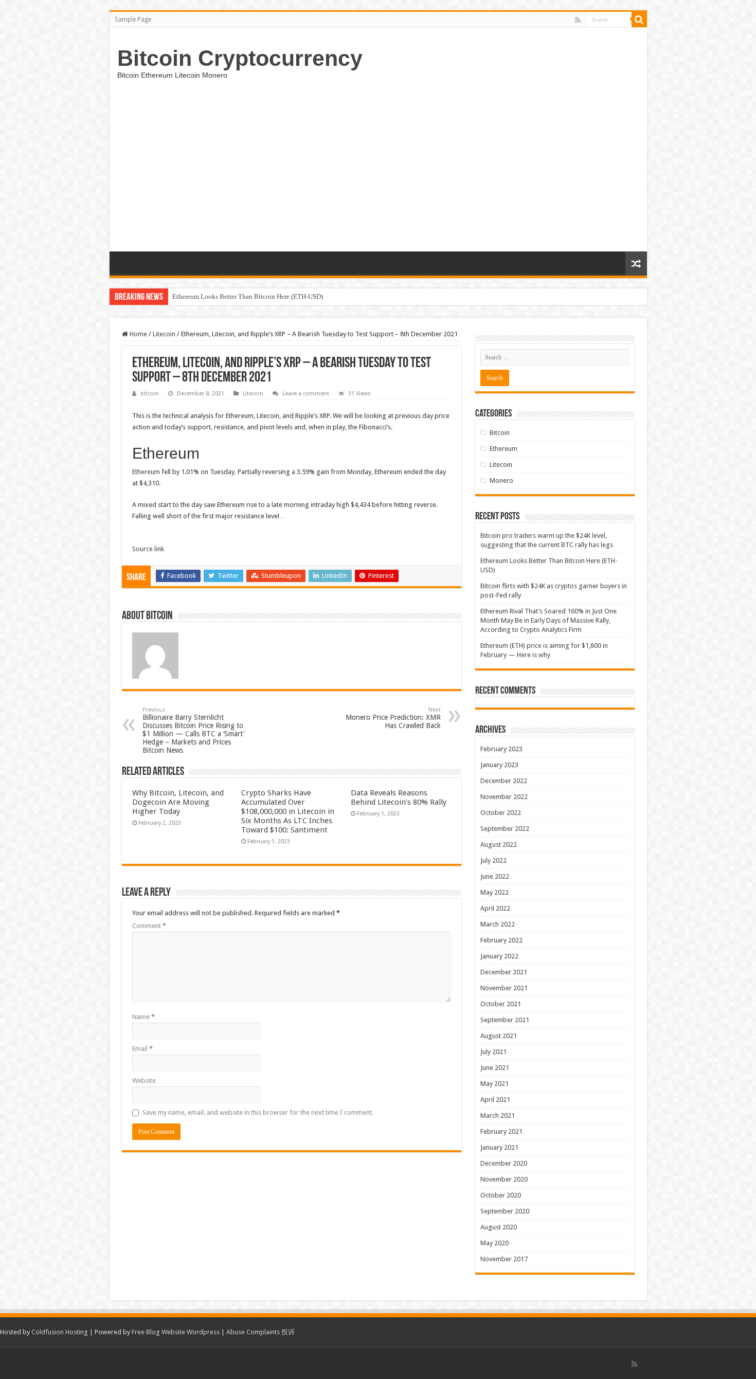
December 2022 (503, 781)
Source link (148, 549)
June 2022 (494, 876)
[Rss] (578, 20)
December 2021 (503, 972)
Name (143, 1017)
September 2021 (504, 1020)
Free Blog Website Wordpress (176, 1332)
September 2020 (504, 1211)
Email (142, 1049)
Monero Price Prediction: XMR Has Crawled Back (393, 718)
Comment (149, 926)
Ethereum (146, 472)
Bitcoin (500, 433)
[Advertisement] (378, 174)
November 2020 (504, 1179)
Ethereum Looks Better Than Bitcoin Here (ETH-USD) (247, 296)
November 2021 (504, 988)
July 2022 (493, 860)
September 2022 (504, 828)
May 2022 (494, 892)
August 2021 (498, 1036)
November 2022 (504, 797)
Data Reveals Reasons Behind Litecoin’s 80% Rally (398, 797)
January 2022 (499, 956)
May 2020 (494, 1243)
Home (137, 334)
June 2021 (494, 1068)
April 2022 (495, 908)
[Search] (639, 19)
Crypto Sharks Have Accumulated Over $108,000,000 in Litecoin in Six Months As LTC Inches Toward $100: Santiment (287, 811)
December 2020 (503, 1163)
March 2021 (497, 1115)
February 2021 (501, 1131)
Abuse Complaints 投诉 (260, 1332)
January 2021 (499, 1147)
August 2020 (498, 1227)
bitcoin (149, 393)
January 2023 (499, 765)
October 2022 (500, 812)
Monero (501, 480)
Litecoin (164, 334)
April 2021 (495, 1099)
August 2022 (498, 844)
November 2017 (504, 1259)
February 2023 (501, 749)
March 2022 (497, 924)
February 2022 (501, 940)
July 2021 (493, 1052)
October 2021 (500, 1004)
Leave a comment (305, 393)
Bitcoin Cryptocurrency (240, 58)
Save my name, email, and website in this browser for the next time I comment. (257, 1112)
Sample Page (133, 19)
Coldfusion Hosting (59, 1332)
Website (144, 1080)
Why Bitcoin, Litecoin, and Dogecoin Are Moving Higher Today (178, 802)
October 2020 (500, 1195)
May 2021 (494, 1083)
